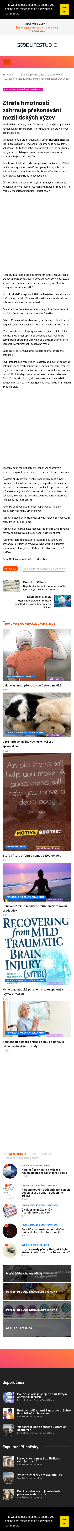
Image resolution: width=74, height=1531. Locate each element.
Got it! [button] (64, 1521)
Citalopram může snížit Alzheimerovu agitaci (37, 1210)
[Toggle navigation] (7, 62)
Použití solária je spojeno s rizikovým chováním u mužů (42, 1395)
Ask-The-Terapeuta (16, 847)
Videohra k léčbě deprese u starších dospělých (42, 1428)
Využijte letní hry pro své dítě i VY (39, 1475)
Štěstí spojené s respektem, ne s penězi (37, 27)
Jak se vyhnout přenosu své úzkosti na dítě (32, 685)
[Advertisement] (37, 233)
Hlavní (10, 74)
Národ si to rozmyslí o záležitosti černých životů (39, 1459)
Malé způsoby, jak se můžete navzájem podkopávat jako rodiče (44, 1171)
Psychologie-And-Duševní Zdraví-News (41, 74)
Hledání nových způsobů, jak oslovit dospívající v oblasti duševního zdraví (46, 1192)
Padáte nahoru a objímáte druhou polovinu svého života (40, 1492)
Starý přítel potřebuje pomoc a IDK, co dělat (32, 855)
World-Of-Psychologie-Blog (20, 676)
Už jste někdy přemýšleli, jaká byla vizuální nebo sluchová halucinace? (46, 1250)
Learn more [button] (12, 1525)
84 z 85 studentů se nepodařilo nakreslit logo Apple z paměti (43, 1230)
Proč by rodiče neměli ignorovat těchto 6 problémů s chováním (44, 1411)
